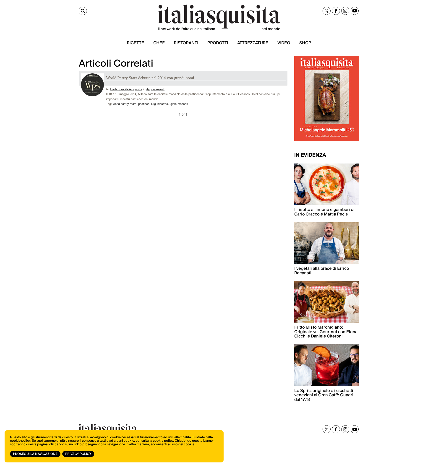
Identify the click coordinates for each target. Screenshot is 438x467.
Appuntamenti (155, 89)
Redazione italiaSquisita (126, 89)
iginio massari (179, 103)
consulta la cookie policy (154, 441)
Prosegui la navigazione (35, 454)
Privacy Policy (78, 454)
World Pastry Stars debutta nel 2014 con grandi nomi (150, 77)
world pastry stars (124, 103)
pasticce (143, 103)
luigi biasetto (159, 103)
